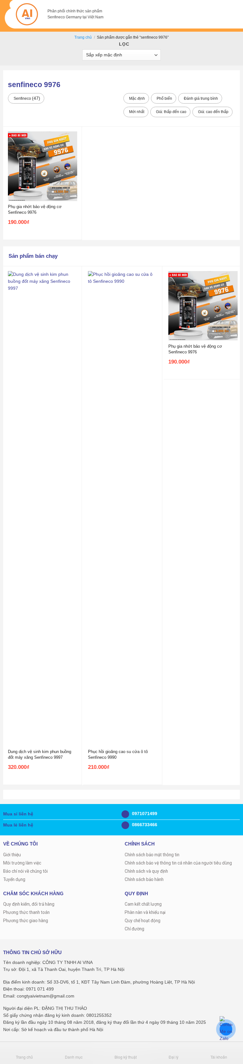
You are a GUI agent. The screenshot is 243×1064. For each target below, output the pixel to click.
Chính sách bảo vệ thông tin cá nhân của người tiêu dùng (178, 862)
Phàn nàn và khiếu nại (145, 912)
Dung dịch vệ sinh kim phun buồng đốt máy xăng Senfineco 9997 (39, 754)
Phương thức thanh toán (26, 912)
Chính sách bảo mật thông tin (152, 854)
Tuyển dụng (14, 879)
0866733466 (144, 824)
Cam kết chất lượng (143, 904)
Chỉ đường (134, 928)
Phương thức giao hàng (25, 920)
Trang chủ (83, 37)
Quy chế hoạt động (142, 920)
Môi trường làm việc (22, 862)
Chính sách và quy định (146, 871)
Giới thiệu (12, 854)
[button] (226, 14)
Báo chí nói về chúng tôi (25, 871)
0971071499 (144, 813)
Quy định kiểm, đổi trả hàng (28, 904)
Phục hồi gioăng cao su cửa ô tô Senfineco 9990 (118, 754)
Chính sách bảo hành (144, 879)
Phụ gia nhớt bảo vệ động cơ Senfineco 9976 (35, 209)
